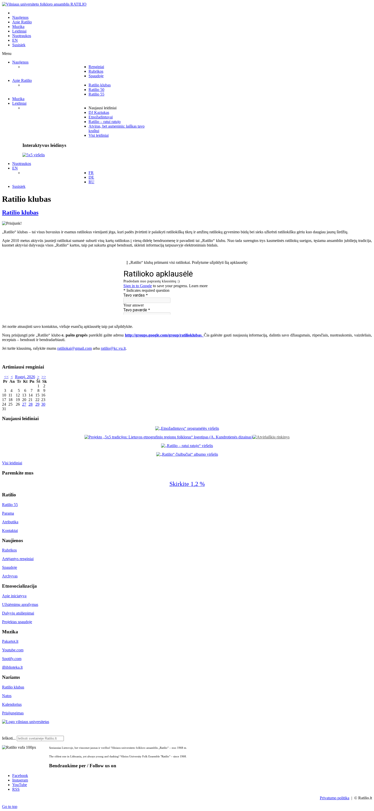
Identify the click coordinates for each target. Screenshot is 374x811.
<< (6, 377)
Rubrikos (9, 550)
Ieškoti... (9, 738)
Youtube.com (12, 650)
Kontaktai (10, 530)
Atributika (10, 522)
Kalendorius (12, 704)
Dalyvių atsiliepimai (18, 613)
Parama (8, 513)
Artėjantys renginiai (18, 559)
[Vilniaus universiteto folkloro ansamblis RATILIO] (44, 4)
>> (43, 377)
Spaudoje (9, 567)
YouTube (19, 785)
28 (30, 404)
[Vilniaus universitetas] (25, 722)
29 (37, 404)
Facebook (20, 775)
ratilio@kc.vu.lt (113, 348)
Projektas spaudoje (17, 622)
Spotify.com (11, 658)
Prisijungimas (13, 713)
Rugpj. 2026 (25, 377)
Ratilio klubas (20, 212)
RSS (16, 789)
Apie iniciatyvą (14, 596)
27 (24, 404)
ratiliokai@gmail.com (74, 348)
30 (43, 404)
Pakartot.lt (10, 641)
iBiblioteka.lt (12, 667)
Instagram (20, 780)
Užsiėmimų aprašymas (20, 604)
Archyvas (10, 576)
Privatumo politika (334, 798)
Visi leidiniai (12, 463)
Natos (6, 696)
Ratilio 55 (10, 504)
